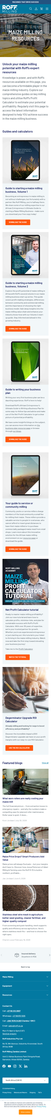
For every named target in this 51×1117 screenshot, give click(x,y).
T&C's (40, 1092)
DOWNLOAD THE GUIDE (18, 329)
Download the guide (18, 222)
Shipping (33, 1092)
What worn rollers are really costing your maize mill (22, 800)
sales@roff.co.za (15, 1026)
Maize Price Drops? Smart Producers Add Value (23, 858)
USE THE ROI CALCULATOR (19, 748)
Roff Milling (11, 1088)
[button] (41, 9)
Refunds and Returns (20, 1092)
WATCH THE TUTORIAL (17, 657)
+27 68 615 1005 (18, 1016)
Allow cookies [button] (25, 1112)
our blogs (17, 431)
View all (45, 763)
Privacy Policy (6, 1092)
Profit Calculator (26, 649)
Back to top (25, 967)
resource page (29, 538)
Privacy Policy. (41, 1106)
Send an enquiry (9, 1033)
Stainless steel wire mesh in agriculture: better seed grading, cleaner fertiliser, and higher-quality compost (24, 917)
